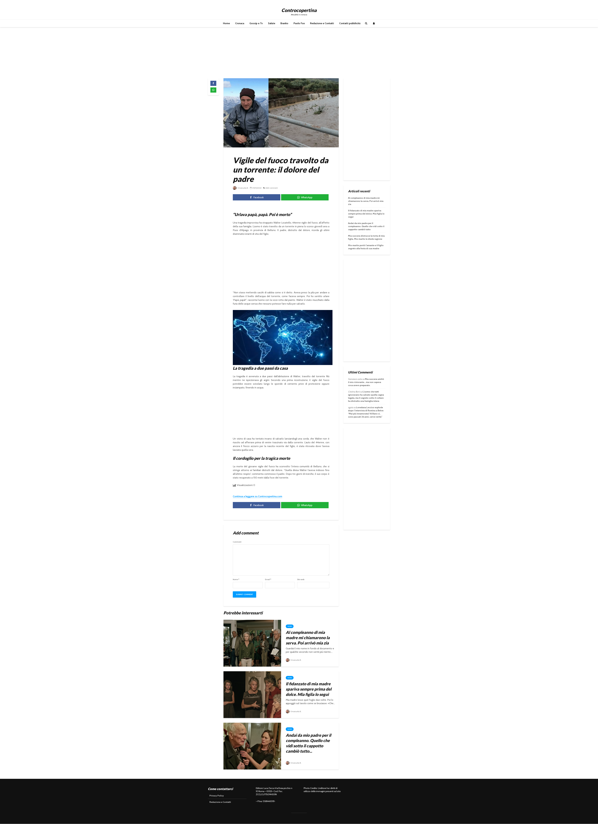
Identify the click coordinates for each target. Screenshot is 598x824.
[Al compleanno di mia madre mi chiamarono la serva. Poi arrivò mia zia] (252, 642)
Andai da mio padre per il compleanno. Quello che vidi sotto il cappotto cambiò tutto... (308, 743)
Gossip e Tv (256, 23)
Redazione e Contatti (322, 23)
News (289, 626)
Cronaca (239, 23)
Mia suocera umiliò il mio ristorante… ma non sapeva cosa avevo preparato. (366, 382)
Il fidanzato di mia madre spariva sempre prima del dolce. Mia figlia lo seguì (308, 689)
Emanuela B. (242, 188)
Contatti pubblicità (349, 23)
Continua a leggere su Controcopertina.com (257, 496)
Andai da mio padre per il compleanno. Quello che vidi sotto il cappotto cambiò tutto (366, 226)
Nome (236, 579)
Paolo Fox (299, 23)
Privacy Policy (216, 795)
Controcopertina (299, 10)
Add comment (272, 188)
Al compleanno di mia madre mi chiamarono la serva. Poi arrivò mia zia (308, 637)
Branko (284, 23)
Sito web (300, 579)
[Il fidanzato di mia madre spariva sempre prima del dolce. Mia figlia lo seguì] (252, 694)
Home (226, 23)
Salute (271, 23)
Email (268, 579)
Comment (237, 542)
